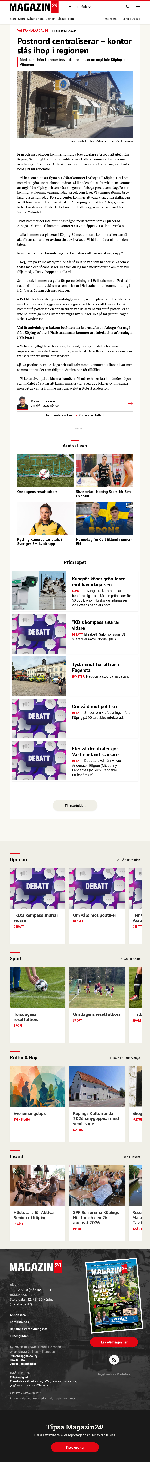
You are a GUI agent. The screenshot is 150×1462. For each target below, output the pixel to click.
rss (114, 1360)
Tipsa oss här (75, 1447)
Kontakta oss (19, 1322)
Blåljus (61, 19)
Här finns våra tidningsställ (29, 1329)
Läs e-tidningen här (114, 1342)
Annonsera (110, 19)
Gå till (130, 860)
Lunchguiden (19, 1336)
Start (13, 19)
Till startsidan (75, 806)
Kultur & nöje (35, 19)
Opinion (50, 19)
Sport (21, 19)
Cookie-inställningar (23, 1363)
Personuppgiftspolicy (24, 1356)
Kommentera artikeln (60, 415)
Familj (72, 19)
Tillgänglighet (19, 1377)
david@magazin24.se (45, 405)
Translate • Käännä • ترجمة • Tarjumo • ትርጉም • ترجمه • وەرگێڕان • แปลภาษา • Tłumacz (44, 1383)
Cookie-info (17, 1360)
